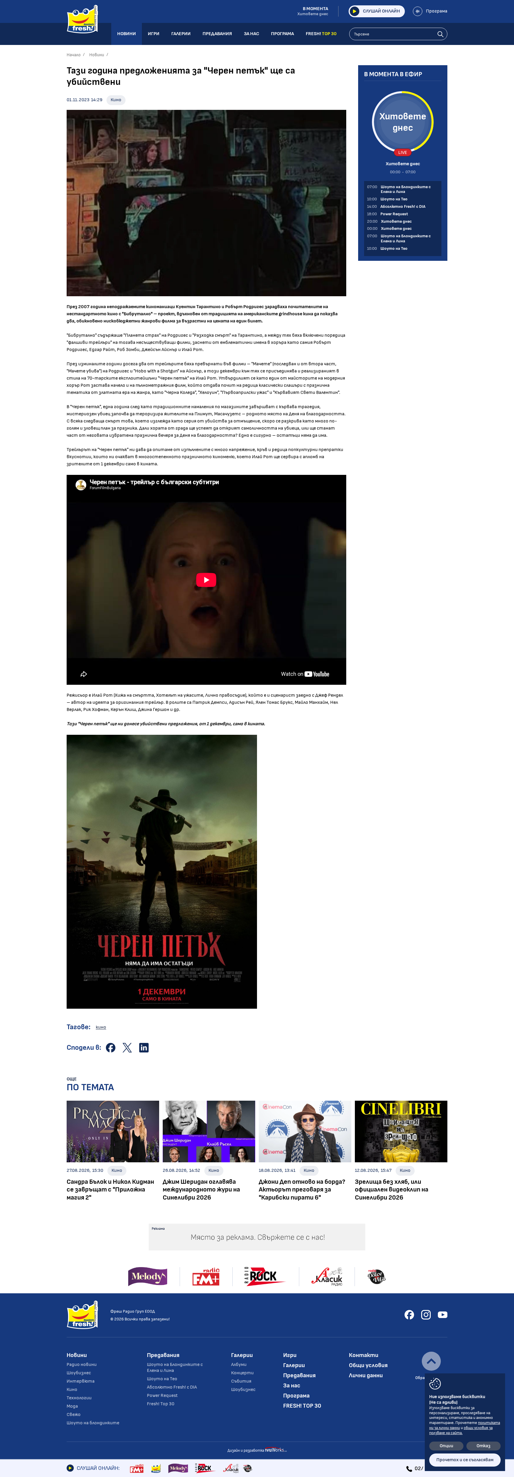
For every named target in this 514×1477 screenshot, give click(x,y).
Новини (96, 55)
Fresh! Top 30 (160, 1404)
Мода (72, 1406)
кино (101, 1027)
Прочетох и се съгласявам (464, 1460)
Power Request (162, 1395)
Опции (446, 1446)
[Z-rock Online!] (205, 1468)
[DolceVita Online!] (247, 1468)
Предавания (163, 1355)
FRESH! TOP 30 (302, 1405)
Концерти (242, 1373)
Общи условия (368, 1365)
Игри (290, 1355)
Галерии (242, 1355)
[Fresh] (156, 1468)
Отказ (484, 1446)
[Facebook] (409, 1315)
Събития (241, 1381)
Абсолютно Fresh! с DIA (172, 1387)
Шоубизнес (79, 1373)
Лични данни (366, 1375)
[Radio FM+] (137, 1468)
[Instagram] (426, 1315)
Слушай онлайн (381, 11)
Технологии (79, 1398)
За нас (291, 1385)
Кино (116, 100)
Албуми (239, 1364)
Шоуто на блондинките (93, 1423)
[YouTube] (442, 1315)
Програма (436, 11)
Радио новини (82, 1364)
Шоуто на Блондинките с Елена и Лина (175, 1367)
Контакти (363, 1355)
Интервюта (81, 1381)
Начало (74, 55)
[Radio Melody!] (178, 1468)
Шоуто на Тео (162, 1379)
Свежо (74, 1414)
